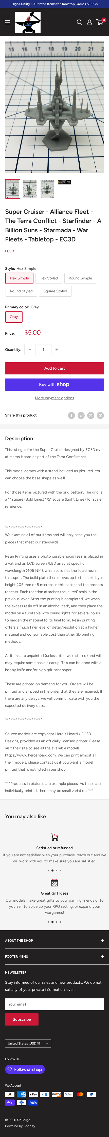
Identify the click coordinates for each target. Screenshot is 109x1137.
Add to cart (54, 368)
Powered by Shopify (20, 1126)
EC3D (9, 251)
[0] (100, 22)
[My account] (89, 22)
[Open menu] (7, 22)
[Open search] (79, 22)
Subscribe (22, 1019)
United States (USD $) (24, 1043)
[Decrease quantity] (30, 349)
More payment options (54, 398)
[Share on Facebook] (71, 415)
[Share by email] (100, 415)
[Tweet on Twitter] (90, 415)
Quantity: (13, 349)
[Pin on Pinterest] (81, 415)
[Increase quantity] (56, 349)
